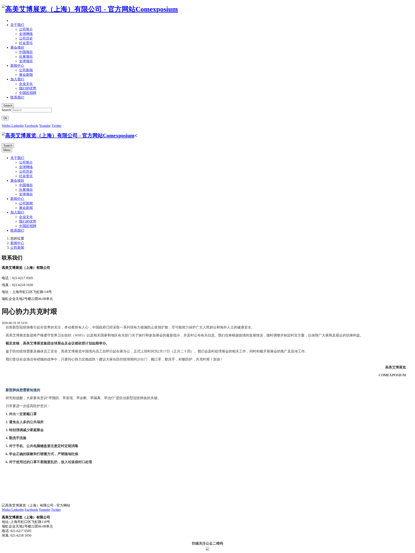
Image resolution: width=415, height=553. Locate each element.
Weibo (6, 125)
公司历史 (26, 171)
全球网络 (26, 167)
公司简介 (26, 162)
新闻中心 (17, 199)
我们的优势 (27, 221)
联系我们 (17, 230)
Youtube (45, 125)
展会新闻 (26, 208)
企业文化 (26, 217)
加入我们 (17, 212)
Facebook (31, 125)
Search (6, 110)
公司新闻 (26, 203)
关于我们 (17, 158)
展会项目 (17, 180)
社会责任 (26, 176)
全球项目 (26, 194)
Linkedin (17, 125)
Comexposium (157, 9)
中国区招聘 (27, 226)
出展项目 (26, 189)
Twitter (56, 125)
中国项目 (26, 185)
